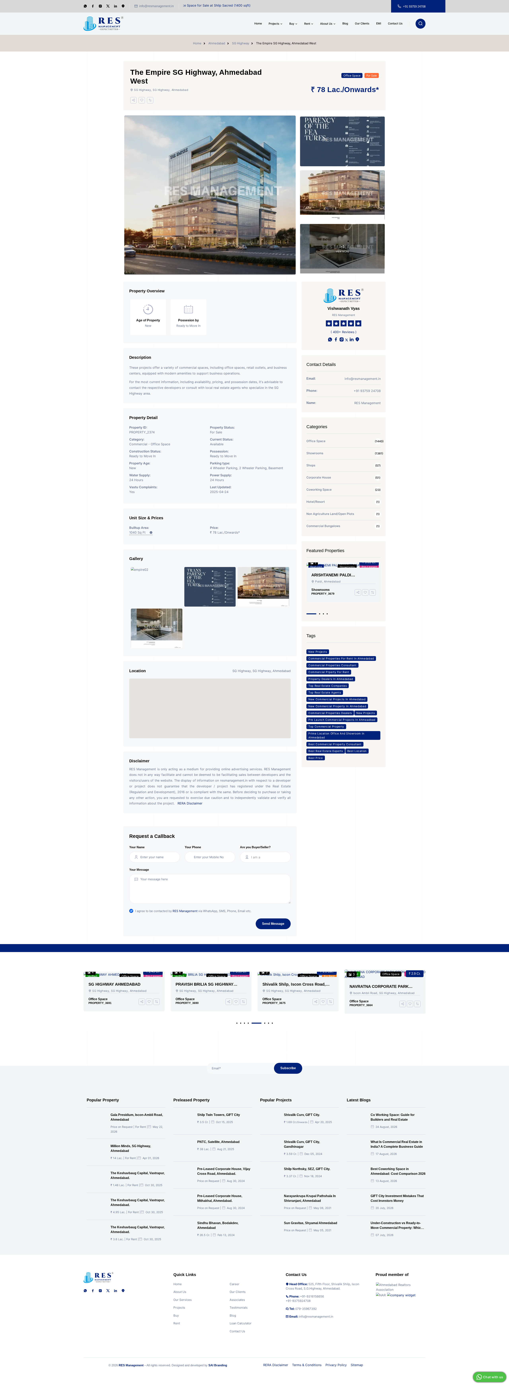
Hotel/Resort (315, 502)
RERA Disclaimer (190, 803)
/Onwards (359, 89)
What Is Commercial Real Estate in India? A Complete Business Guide (397, 1144)
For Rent (371, 567)
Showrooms (314, 453)
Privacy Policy (336, 1365)
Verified (92, 976)
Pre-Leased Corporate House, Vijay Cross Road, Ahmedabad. (223, 1171)
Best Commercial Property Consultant (334, 744)
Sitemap (357, 1365)
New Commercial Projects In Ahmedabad (336, 699)
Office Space (351, 75)
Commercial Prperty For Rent (328, 672)
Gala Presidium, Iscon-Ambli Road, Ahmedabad (338, 575)
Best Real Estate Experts (325, 751)
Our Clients (362, 23)
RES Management (185, 911)
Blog (345, 23)
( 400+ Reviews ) (343, 332)
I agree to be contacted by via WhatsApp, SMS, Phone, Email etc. (193, 911)
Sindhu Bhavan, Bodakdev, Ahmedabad (217, 1225)
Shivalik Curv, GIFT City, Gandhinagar (302, 1144)
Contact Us (395, 23)
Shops (310, 465)
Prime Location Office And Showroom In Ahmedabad (336, 735)
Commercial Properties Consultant (332, 665)
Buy (291, 23)
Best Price (315, 758)
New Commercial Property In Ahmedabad (337, 706)
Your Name (137, 847)
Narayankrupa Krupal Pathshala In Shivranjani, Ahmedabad (310, 1198)
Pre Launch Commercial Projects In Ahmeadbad (341, 719)
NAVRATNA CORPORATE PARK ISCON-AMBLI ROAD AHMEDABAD (295, 986)
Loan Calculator (241, 1323)
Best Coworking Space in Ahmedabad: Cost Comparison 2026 (398, 1171)
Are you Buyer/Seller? (255, 847)
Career (234, 1284)
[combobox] (269, 857)
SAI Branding (217, 1365)
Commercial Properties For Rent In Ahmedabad (341, 658)
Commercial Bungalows (323, 526)
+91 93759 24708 (414, 6)
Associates (237, 1300)
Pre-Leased (153, 976)
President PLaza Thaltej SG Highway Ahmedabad (384, 984)
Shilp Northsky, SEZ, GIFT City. (307, 1169)
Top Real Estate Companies (327, 685)
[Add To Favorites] (142, 100)
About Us (326, 23)
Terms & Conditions (307, 1365)
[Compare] (150, 100)
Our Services (182, 1300)
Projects (274, 23)
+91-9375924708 (298, 1301)
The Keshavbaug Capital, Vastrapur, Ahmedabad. (138, 1175)
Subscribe (288, 1068)
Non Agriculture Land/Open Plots (330, 514)
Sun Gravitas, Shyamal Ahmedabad (310, 1223)
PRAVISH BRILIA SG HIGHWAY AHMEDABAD (117, 984)
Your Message (139, 869)
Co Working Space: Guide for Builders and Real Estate (393, 1117)
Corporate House (318, 477)
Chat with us (493, 1377)
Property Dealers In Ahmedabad (330, 679)
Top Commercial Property (326, 726)
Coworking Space (319, 489)
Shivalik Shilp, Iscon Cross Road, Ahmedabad (207, 984)
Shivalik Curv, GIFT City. (302, 1115)
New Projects (317, 651)
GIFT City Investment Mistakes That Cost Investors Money (397, 1198)
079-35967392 (306, 1309)
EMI (378, 23)
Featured (316, 567)
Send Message (273, 923)
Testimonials (239, 1307)
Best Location (357, 751)
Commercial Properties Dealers (330, 713)
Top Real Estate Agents (324, 692)
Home (258, 23)
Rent (307, 23)
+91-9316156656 (312, 1296)
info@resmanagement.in (156, 6)
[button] (306, 613)
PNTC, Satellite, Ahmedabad (218, 1142)
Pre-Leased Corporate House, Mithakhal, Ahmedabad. (219, 1198)
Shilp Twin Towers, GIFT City (218, 1115)
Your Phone (193, 847)
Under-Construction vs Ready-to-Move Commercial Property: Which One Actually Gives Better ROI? (397, 1225)
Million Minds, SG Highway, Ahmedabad (131, 1148)
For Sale (371, 75)
